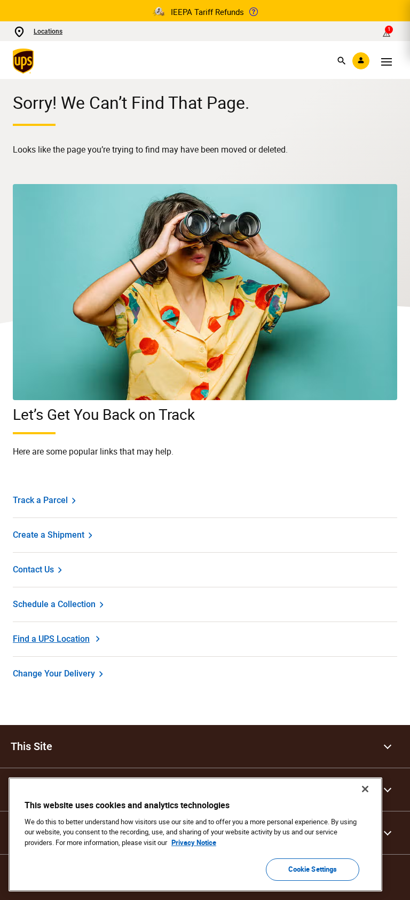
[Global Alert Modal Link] (253, 12)
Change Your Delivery (54, 673)
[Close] (365, 789)
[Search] (341, 60)
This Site (31, 746)
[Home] (25, 61)
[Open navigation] (386, 61)
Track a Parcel (40, 500)
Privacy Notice (193, 842)
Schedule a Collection (54, 604)
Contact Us (33, 569)
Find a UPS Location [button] (51, 639)
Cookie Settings (312, 869)
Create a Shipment (48, 535)
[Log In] (360, 60)
